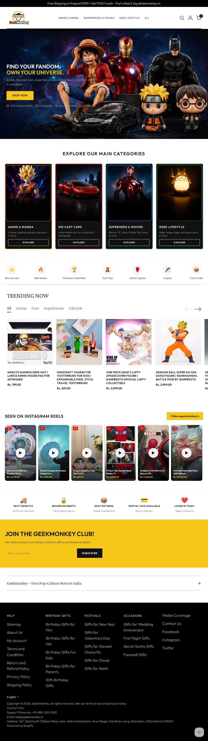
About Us (15, 632)
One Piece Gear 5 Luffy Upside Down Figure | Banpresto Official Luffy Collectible (126, 377)
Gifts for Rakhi (96, 668)
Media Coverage (176, 615)
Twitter (168, 647)
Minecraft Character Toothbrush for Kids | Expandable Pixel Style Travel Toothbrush (75, 377)
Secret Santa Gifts (139, 646)
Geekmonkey (40, 703)
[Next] (202, 446)
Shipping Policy (19, 684)
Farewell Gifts (135, 654)
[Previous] (6, 446)
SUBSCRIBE (90, 553)
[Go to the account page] (190, 18)
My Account (17, 640)
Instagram (171, 639)
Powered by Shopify (20, 726)
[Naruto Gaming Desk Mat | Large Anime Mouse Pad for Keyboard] (30, 342)
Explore (28, 242)
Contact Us (171, 623)
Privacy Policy (18, 676)
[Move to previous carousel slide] (188, 309)
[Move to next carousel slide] (197, 309)
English (11, 697)
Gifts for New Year (99, 624)
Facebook (170, 631)
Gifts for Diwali (96, 660)
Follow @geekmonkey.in (185, 416)
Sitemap (14, 624)
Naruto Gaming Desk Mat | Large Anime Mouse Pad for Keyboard (29, 375)
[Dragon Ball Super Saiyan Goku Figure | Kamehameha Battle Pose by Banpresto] (178, 342)
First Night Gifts (137, 638)
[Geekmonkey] (19, 18)
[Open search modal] (182, 18)
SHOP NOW (20, 95)
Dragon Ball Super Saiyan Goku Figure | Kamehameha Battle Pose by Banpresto (176, 375)
